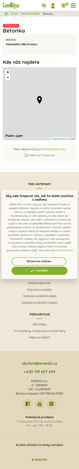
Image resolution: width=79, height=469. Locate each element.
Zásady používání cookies (39, 302)
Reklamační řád (39, 283)
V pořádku (41, 270)
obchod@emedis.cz (39, 363)
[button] (39, 100)
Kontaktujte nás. (54, 149)
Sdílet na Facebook (41, 155)
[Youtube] (39, 404)
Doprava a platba (39, 289)
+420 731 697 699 (39, 372)
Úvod (14, 13)
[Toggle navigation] (44, 5)
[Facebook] (27, 404)
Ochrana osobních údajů (39, 296)
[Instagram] (51, 404)
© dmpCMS (39, 459)
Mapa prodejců (30, 13)
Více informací (64, 250)
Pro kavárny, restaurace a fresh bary (39, 331)
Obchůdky (39, 324)
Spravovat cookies (39, 261)
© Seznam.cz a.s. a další (63, 138)
